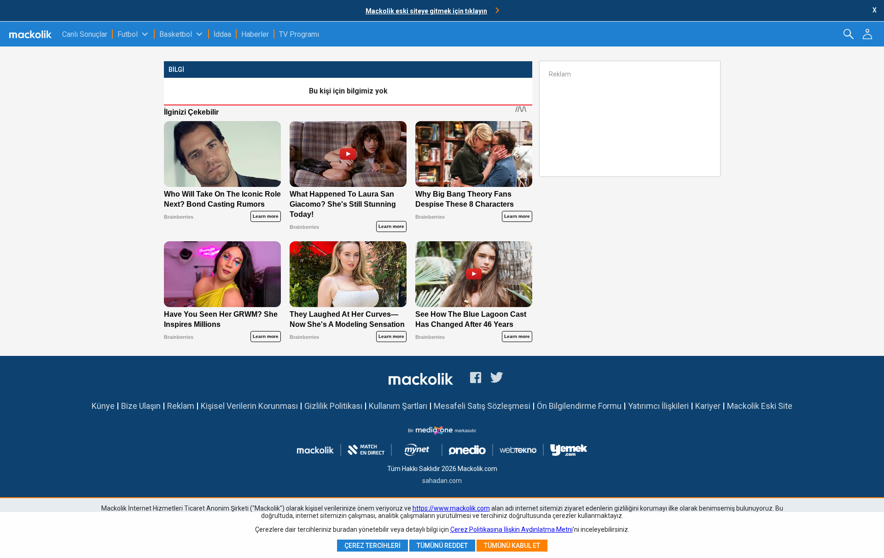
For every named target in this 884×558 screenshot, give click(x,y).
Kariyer (708, 406)
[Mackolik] (31, 34)
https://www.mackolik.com (451, 508)
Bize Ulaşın (141, 406)
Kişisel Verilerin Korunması (249, 406)
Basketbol (175, 34)
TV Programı (299, 34)
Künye (103, 406)
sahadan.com (442, 480)
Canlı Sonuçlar (84, 34)
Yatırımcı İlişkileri (658, 406)
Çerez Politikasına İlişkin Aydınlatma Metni (511, 529)
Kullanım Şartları (398, 406)
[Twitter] (497, 379)
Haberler (255, 34)
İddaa (222, 34)
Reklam (180, 406)
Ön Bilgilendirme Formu (579, 406)
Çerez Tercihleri (372, 545)
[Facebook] (475, 379)
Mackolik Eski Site (759, 406)
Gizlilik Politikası (333, 406)
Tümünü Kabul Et (512, 545)
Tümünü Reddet (442, 545)
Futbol (127, 34)
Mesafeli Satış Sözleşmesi (482, 406)
